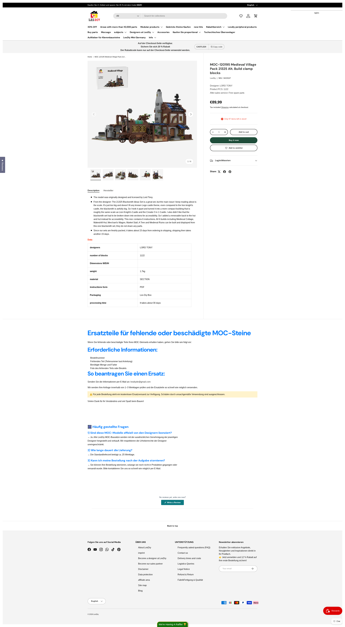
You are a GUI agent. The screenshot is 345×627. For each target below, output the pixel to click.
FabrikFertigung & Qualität (190, 580)
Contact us (183, 553)
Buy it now (234, 140)
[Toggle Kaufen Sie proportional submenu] (199, 32)
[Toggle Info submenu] (155, 37)
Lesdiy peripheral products (242, 27)
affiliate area (144, 580)
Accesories (163, 32)
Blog (140, 591)
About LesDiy (144, 547)
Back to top (172, 526)
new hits (198, 27)
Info (151, 37)
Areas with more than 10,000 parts (118, 27)
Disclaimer (143, 569)
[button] (242, 16)
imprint (141, 553)
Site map (142, 585)
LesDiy (213, 78)
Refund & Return (186, 574)
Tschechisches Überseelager (219, 32)
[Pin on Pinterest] (230, 171)
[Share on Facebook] (224, 171)
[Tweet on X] (219, 171)
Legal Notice (184, 569)
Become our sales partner (150, 564)
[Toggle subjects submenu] (125, 32)
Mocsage (106, 32)
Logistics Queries (186, 564)
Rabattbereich (213, 27)
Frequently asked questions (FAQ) (194, 547)
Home (90, 57)
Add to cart (244, 132)
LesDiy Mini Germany (134, 37)
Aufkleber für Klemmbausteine (104, 37)
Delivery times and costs (189, 558)
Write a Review (174, 503)
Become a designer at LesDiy (152, 558)
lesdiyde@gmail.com (140, 382)
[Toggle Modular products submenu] (161, 27)
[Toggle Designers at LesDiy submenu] (153, 32)
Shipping (225, 107)
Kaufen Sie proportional (185, 32)
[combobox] (170, 16)
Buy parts (93, 32)
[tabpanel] (142, 251)
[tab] (93, 190)
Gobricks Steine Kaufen (178, 27)
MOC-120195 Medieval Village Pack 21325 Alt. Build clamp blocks (111, 57)
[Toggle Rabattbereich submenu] (223, 27)
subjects (118, 32)
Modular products (149, 27)
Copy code (217, 47)
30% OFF (92, 27)
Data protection (145, 574)
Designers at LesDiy (140, 32)
